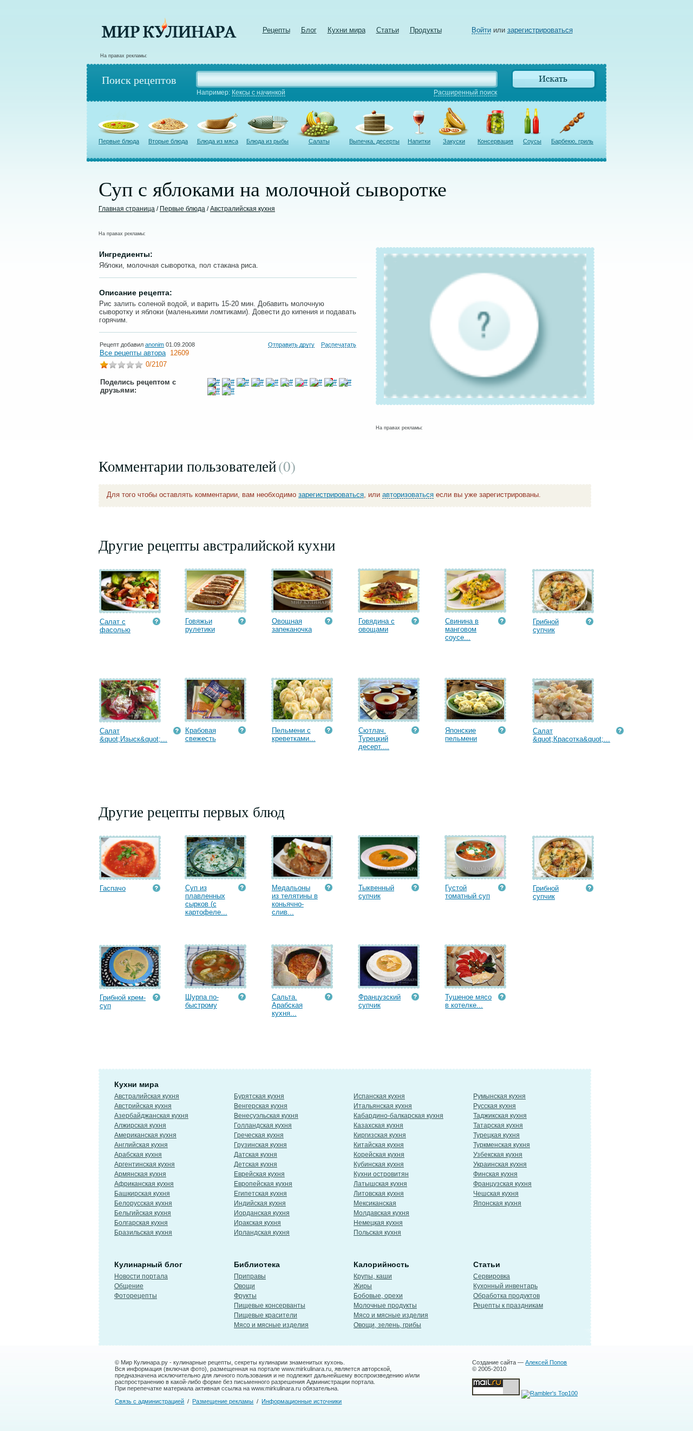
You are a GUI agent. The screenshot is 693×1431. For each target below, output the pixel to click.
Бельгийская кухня (142, 1213)
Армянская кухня (140, 1174)
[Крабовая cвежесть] (215, 717)
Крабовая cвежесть (200, 734)
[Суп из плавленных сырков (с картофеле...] (215, 874)
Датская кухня (255, 1154)
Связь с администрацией (149, 1401)
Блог (309, 30)
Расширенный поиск (465, 92)
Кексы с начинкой (258, 92)
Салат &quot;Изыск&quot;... (133, 735)
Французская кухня (502, 1184)
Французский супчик (379, 1001)
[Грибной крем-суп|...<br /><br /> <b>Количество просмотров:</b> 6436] (156, 999)
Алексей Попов (546, 1362)
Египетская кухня (260, 1193)
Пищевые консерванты (269, 1305)
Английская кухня (141, 1145)
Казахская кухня (378, 1125)
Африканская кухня (144, 1184)
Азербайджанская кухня (151, 1115)
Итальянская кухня (383, 1106)
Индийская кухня (260, 1203)
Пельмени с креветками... (294, 734)
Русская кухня (494, 1106)
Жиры (363, 1286)
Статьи (387, 30)
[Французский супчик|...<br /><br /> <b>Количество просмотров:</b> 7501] (415, 998)
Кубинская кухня (379, 1164)
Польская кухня (377, 1232)
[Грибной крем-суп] (130, 984)
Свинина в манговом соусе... (462, 629)
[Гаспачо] (130, 875)
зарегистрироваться (540, 30)
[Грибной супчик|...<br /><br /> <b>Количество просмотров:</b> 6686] (589, 623)
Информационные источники (301, 1401)
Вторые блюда (168, 141)
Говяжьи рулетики (200, 625)
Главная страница (127, 209)
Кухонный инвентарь (505, 1286)
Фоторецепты (135, 1296)
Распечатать (338, 344)
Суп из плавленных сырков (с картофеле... (206, 900)
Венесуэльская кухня (266, 1115)
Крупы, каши (373, 1276)
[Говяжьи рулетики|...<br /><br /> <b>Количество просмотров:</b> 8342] (242, 622)
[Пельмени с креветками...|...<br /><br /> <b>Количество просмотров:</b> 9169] (328, 731)
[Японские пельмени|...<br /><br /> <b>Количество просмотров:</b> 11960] (502, 731)
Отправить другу (291, 344)
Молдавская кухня (381, 1213)
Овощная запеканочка (292, 625)
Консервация (495, 141)
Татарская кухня (498, 1125)
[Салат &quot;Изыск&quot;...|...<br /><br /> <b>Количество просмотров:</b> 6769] (177, 732)
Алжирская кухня (140, 1125)
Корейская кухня (379, 1154)
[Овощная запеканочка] (302, 608)
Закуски (454, 141)
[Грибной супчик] (563, 608)
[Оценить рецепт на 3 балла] (121, 366)
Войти (481, 30)
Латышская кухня (380, 1184)
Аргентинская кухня (144, 1164)
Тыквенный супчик (376, 892)
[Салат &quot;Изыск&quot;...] (130, 717)
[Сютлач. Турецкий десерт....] (388, 717)
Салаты (319, 141)
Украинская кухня (500, 1164)
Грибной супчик (546, 626)
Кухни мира (346, 30)
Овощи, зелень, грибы (387, 1325)
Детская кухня (255, 1164)
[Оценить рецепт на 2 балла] (112, 366)
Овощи (244, 1286)
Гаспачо (113, 888)
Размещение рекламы (222, 1401)
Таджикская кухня (500, 1115)
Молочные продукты (385, 1305)
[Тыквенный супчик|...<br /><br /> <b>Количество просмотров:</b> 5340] (415, 889)
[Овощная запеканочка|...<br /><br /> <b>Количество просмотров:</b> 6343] (328, 622)
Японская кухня (497, 1203)
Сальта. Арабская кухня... (287, 1005)
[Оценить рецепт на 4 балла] (130, 366)
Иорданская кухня (262, 1213)
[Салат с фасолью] (130, 608)
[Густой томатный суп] (475, 874)
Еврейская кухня (259, 1174)
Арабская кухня (138, 1154)
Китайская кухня (379, 1145)
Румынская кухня (499, 1096)
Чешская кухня (496, 1193)
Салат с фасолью (115, 626)
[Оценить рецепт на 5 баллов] (138, 366)
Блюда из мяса (217, 141)
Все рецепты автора (133, 353)
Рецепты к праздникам (508, 1305)
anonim (154, 344)
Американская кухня (145, 1135)
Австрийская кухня (143, 1106)
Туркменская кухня (501, 1145)
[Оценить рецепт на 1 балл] (104, 366)
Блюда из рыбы (267, 141)
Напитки (419, 141)
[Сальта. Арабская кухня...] (302, 983)
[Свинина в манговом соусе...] (475, 608)
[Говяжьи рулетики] (215, 608)
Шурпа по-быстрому (202, 1001)
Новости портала (141, 1276)
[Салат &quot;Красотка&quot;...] (563, 717)
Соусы (532, 141)
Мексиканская (375, 1203)
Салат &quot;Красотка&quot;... (571, 735)
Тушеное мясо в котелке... (468, 1001)
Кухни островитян (381, 1174)
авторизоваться (408, 495)
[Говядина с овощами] (388, 608)
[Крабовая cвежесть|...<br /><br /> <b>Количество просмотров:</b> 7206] (242, 731)
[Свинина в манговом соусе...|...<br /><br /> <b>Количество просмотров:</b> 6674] (502, 622)
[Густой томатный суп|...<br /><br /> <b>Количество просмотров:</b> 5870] (502, 889)
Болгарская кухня (141, 1223)
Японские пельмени (461, 734)
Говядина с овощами (376, 625)
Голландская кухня (263, 1125)
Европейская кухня (263, 1184)
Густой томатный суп (467, 892)
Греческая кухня (259, 1135)
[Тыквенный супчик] (388, 874)
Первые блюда (119, 141)
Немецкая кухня (378, 1223)
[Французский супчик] (388, 983)
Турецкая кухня (496, 1135)
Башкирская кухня (142, 1193)
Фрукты (245, 1296)
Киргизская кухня (380, 1135)
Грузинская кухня (260, 1145)
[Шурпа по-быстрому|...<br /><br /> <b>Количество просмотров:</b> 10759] (242, 998)
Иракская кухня (257, 1223)
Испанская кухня (379, 1096)
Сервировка (491, 1276)
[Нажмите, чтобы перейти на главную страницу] (169, 35)
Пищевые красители (265, 1315)
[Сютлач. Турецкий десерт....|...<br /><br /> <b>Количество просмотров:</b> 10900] (415, 731)
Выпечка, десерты (374, 141)
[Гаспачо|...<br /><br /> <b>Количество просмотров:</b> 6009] (156, 889)
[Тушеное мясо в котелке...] (475, 983)
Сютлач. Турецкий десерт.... (373, 738)
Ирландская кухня (262, 1232)
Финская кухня (495, 1174)
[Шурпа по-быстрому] (215, 983)
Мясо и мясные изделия (271, 1325)
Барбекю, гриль (572, 141)
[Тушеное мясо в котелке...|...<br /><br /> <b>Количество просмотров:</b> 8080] (502, 998)
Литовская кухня (379, 1193)
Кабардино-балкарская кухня (398, 1115)
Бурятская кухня (259, 1096)
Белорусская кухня (143, 1203)
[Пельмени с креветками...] (302, 717)
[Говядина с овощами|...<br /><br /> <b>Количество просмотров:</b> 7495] (415, 622)
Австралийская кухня (242, 209)
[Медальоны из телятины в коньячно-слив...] (302, 874)
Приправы (250, 1276)
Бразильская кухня (143, 1232)
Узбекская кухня (497, 1154)
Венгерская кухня (260, 1106)
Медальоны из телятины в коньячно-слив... (295, 900)
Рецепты (276, 30)
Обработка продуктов (506, 1296)
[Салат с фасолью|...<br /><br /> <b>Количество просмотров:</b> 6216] (156, 623)
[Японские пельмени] (475, 717)
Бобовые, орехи (378, 1296)
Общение (128, 1286)
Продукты (426, 30)
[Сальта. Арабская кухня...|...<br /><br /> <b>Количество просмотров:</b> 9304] (328, 998)
